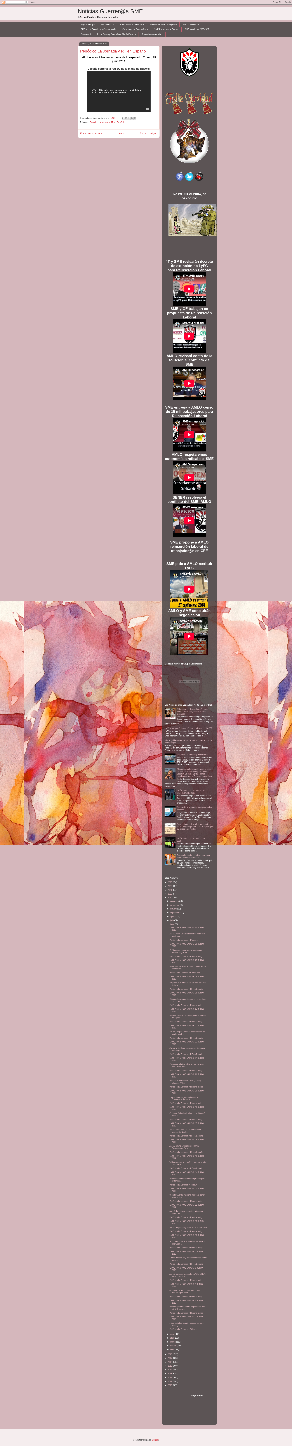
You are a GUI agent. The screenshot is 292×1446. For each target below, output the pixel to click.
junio (172, 924)
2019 (170, 898)
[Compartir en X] (129, 118)
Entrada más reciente (91, 133)
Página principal (88, 24)
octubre (173, 909)
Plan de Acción (107, 24)
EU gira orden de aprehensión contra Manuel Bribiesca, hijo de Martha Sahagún (193, 711)
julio (172, 920)
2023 (170, 882)
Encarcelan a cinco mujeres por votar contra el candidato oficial (193, 856)
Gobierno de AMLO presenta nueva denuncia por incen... (184, 1291)
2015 (170, 1366)
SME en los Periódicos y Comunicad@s (98, 29)
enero (173, 1349)
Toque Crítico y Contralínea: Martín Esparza (116, 34)
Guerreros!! (86, 34)
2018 (170, 1354)
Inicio (121, 133)
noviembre (175, 905)
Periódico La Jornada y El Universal (193, 755)
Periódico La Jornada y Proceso (183, 940)
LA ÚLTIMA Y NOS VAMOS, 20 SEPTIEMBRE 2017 (191, 791)
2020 (170, 894)
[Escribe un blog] (126, 118)
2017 (170, 1358)
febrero (173, 1346)
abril (172, 1338)
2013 (170, 1374)
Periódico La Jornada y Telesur (183, 1185)
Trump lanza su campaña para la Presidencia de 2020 (183, 1098)
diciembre (174, 901)
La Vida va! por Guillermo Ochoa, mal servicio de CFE (188, 728)
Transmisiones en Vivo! (152, 34)
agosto (173, 916)
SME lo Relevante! (191, 24)
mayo (173, 1334)
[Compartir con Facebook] (132, 118)
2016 (170, 1362)
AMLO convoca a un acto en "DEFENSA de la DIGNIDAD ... (187, 1275)
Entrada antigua (148, 133)
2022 (170, 886)
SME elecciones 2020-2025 (197, 29)
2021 (170, 890)
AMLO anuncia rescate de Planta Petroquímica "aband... (184, 1147)
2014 (170, 1370)
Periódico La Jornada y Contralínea (184, 973)
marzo (173, 1342)
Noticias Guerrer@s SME (110, 11)
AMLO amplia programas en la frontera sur (188, 1227)
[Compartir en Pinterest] (134, 118)
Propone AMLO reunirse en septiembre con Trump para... (186, 1065)
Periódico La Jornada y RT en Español (107, 122)
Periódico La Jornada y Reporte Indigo (186, 956)
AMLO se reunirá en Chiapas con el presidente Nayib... (185, 1130)
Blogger (155, 1440)
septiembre (175, 912)
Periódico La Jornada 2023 (132, 24)
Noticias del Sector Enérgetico (163, 24)
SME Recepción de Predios (166, 29)
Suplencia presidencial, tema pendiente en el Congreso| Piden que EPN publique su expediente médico (195, 826)
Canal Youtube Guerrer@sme (135, 29)
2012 (170, 1377)
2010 (170, 1385)
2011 (170, 1381)
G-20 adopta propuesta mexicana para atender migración (186, 951)
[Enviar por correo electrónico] (123, 118)
